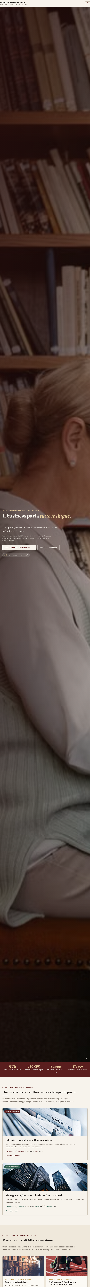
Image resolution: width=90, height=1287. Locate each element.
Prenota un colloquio (14, 547)
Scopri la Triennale (39, 547)
